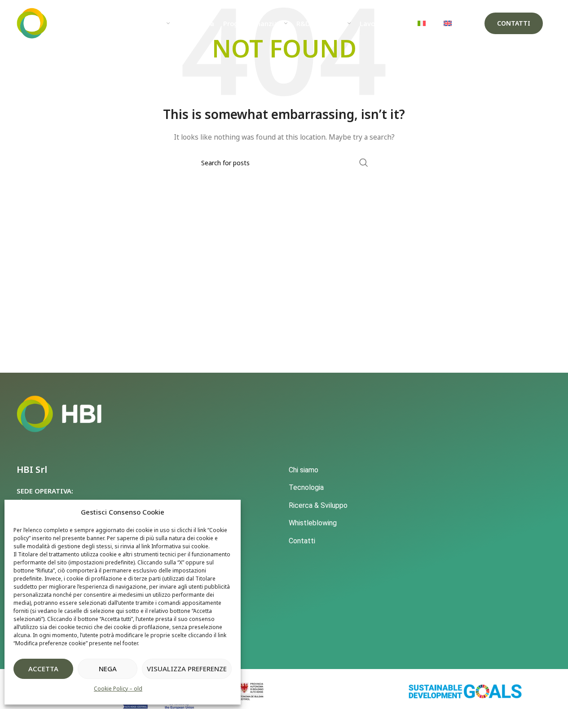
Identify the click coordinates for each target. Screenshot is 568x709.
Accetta (43, 668)
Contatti (513, 23)
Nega (108, 668)
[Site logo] (52, 22)
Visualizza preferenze (187, 668)
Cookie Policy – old (118, 688)
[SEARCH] (363, 162)
